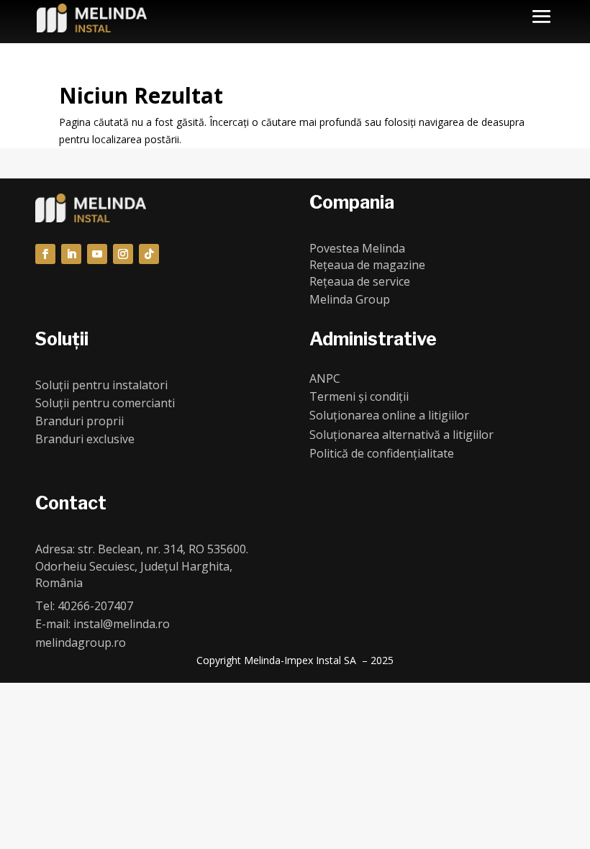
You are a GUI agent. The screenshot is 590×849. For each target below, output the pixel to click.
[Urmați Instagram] (123, 254)
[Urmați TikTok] (149, 254)
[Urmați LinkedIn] (71, 254)
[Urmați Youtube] (97, 254)
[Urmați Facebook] (45, 254)
